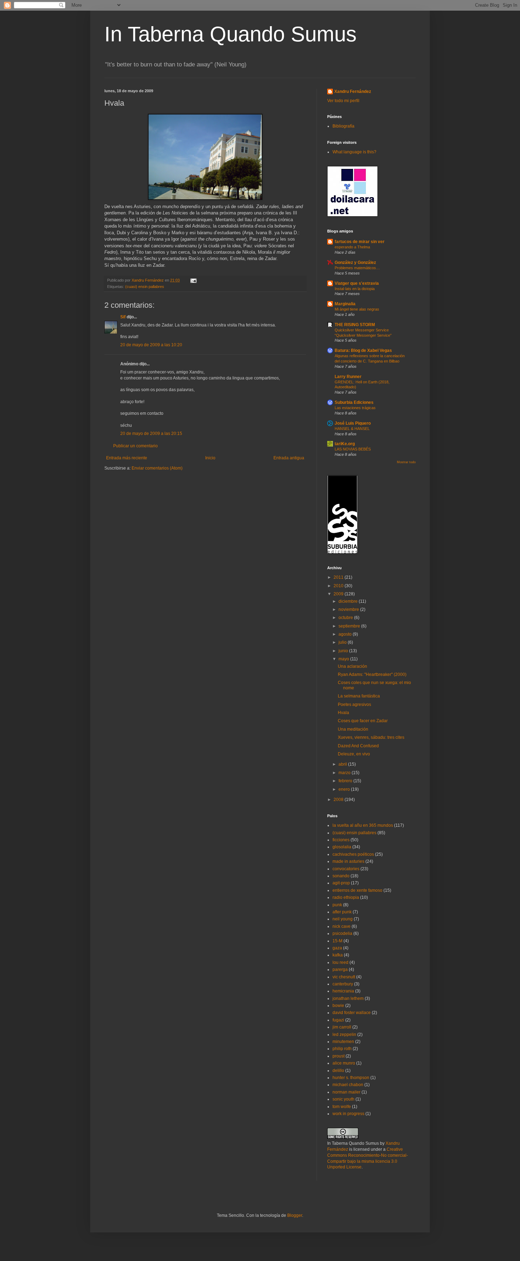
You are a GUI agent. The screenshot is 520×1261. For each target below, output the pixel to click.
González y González (355, 262)
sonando (341, 875)
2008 (339, 799)
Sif (123, 316)
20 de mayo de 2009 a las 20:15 (151, 433)
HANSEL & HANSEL (352, 428)
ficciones (341, 839)
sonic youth (343, 1099)
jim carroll (342, 1027)
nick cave (342, 926)
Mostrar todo (406, 462)
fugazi (338, 1020)
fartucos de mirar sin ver (360, 241)
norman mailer (346, 1092)
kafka (338, 955)
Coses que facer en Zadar (363, 720)
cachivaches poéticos (353, 854)
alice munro (344, 1063)
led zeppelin (344, 1034)
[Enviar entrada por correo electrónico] (193, 280)
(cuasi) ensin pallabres (144, 286)
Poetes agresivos (354, 704)
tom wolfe (342, 1106)
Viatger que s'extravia (357, 283)
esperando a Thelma (352, 247)
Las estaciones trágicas (355, 408)
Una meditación (353, 729)
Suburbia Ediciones (354, 402)
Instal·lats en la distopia (355, 289)
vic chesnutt (344, 976)
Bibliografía (343, 126)
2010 (339, 585)
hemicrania (343, 991)
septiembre (350, 626)
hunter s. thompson (351, 1077)
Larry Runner (348, 376)
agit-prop (341, 882)
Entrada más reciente (126, 457)
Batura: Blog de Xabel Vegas (363, 350)
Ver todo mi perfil (343, 100)
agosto (346, 634)
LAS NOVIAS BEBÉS (353, 449)
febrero (346, 780)
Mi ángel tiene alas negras (357, 309)
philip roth (342, 1048)
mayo (344, 658)
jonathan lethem (348, 998)
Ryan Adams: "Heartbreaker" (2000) (372, 674)
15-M (337, 940)
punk (337, 904)
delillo (338, 1070)
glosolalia (342, 846)
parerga (340, 969)
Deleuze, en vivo (354, 754)
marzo (345, 772)
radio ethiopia (346, 897)
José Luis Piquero (353, 423)
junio (344, 650)
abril (343, 764)
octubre (346, 617)
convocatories (346, 868)
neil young (343, 919)
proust (339, 1056)
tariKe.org (345, 443)
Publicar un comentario (135, 445)
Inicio (210, 457)
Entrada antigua (288, 457)
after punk (342, 911)
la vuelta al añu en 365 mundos (363, 825)
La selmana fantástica (359, 696)
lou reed (340, 962)
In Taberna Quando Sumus (230, 34)
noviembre (349, 609)
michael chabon (348, 1084)
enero (345, 789)
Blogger (294, 1215)
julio (343, 642)
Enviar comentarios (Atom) (157, 468)
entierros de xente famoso (357, 890)
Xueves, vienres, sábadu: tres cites (371, 737)
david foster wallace (352, 1012)
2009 (339, 593)
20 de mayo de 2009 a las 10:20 (151, 344)
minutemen (343, 1041)
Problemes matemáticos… (357, 268)
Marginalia (345, 303)
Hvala (343, 712)
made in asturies (348, 861)
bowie (338, 1005)
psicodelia (342, 933)
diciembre (349, 601)
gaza (337, 947)
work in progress (348, 1113)
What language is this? (354, 151)
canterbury (343, 984)
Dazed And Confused (358, 745)
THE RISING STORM (355, 324)
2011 (339, 577)
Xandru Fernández (352, 91)
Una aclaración (352, 666)
